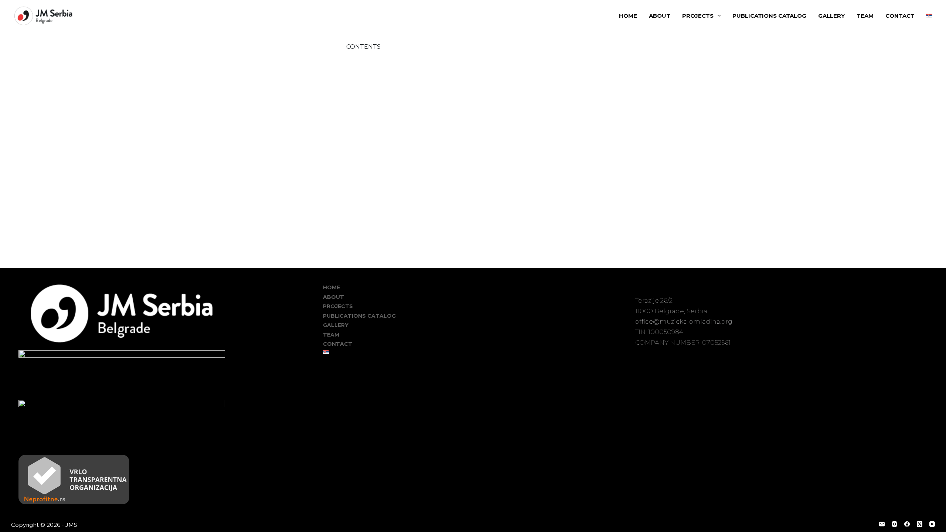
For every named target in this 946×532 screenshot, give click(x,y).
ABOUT (659, 15)
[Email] (882, 524)
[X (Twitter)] (919, 524)
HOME (628, 15)
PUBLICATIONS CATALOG (769, 15)
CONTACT (900, 15)
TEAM (865, 15)
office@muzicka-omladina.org (683, 321)
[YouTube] (932, 524)
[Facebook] (907, 524)
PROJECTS (698, 15)
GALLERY (831, 15)
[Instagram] (894, 524)
